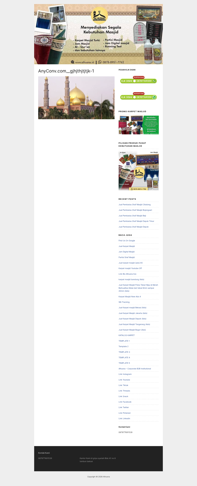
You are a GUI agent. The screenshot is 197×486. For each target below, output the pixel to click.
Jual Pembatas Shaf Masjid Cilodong (135, 204)
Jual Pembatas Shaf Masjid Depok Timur (136, 221)
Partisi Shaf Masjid (127, 257)
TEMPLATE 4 (124, 357)
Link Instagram (125, 374)
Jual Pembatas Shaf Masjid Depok (134, 227)
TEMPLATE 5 (124, 363)
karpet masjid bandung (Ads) (131, 279)
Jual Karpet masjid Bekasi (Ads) (132, 307)
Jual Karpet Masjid (127, 246)
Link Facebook (125, 402)
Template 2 (123, 346)
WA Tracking (124, 302)
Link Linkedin (124, 418)
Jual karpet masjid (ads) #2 (131, 263)
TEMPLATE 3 (124, 352)
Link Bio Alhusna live (127, 274)
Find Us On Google (127, 240)
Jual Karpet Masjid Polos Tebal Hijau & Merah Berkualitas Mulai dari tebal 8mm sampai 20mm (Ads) (138, 288)
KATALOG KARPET (127, 335)
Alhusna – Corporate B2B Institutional (135, 368)
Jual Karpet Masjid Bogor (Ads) (132, 330)
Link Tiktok (123, 385)
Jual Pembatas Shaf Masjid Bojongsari (135, 210)
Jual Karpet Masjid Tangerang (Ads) (134, 324)
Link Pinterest (125, 413)
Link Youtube (124, 380)
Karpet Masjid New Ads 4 (130, 296)
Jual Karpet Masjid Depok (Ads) (132, 318)
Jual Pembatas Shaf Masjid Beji (132, 215)
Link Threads (124, 391)
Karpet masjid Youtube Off (130, 268)
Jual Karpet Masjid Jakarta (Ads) (133, 313)
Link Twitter (124, 407)
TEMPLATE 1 (124, 341)
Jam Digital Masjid (127, 252)
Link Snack (123, 396)
